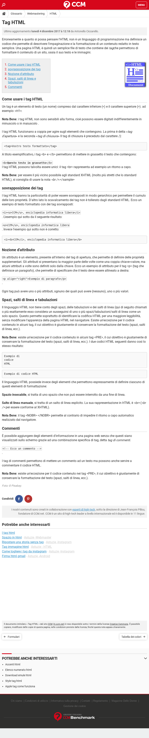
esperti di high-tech (83, 509)
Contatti (85, 700)
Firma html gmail (13, 556)
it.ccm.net (59, 624)
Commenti (15, 87)
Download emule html (18, 675)
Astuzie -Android (39, 556)
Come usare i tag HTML (24, 64)
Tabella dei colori (131, 636)
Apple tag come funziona (20, 686)
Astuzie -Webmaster (37, 537)
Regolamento (100, 700)
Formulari (13, 636)
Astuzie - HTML (41, 547)
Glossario (16, 13)
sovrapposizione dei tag (24, 69)
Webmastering (36, 13)
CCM (50, 624)
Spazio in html (12, 537)
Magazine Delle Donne (124, 700)
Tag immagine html (15, 547)
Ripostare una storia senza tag (23, 542)
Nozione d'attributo (21, 74)
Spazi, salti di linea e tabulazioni (22, 80)
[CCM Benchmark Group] (74, 717)
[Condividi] (19, 499)
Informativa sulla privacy (65, 700)
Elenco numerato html (18, 669)
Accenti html (12, 664)
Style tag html (13, 680)
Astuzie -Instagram (59, 542)
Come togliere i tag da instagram (24, 551)
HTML (53, 13)
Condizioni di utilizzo (36, 700)
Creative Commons (119, 624)
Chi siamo (16, 700)
